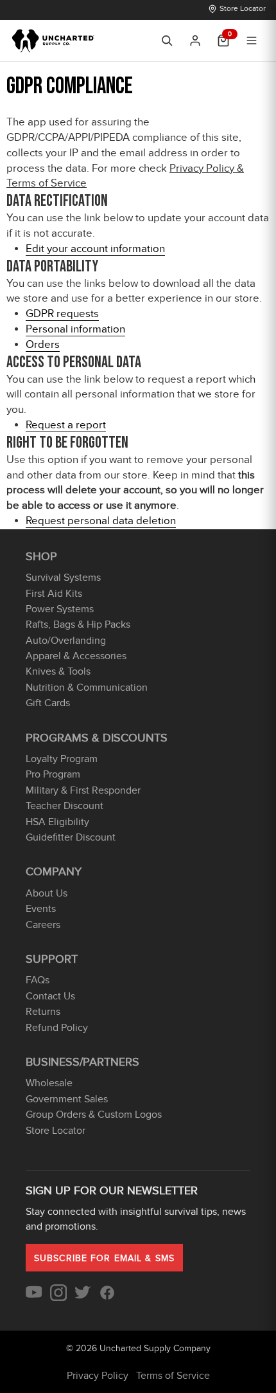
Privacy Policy (97, 1375)
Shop (41, 556)
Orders (43, 344)
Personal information (75, 329)
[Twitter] (82, 1297)
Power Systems (60, 609)
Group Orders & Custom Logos (94, 1114)
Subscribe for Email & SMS (104, 1258)
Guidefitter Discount (71, 837)
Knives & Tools (58, 671)
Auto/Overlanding (66, 640)
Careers (43, 924)
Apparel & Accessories (76, 656)
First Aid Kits (54, 593)
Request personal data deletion (101, 520)
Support (52, 959)
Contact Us (50, 996)
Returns (43, 1011)
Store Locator (243, 8)
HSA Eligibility (57, 821)
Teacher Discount (64, 805)
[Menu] (251, 40)
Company (54, 872)
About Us (46, 893)
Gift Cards (48, 702)
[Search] (167, 40)
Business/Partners (82, 1062)
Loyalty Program (62, 758)
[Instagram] (58, 1297)
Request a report (66, 425)
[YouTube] (34, 1297)
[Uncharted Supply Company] (53, 40)
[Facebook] (107, 1297)
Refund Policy (57, 1027)
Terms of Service (173, 1375)
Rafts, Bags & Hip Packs (78, 624)
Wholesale (49, 1083)
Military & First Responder (83, 790)
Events (41, 908)
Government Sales (67, 1099)
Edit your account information (95, 248)
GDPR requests (62, 313)
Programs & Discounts (97, 738)
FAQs (37, 980)
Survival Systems (63, 577)
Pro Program (53, 774)
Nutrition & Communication (87, 687)
